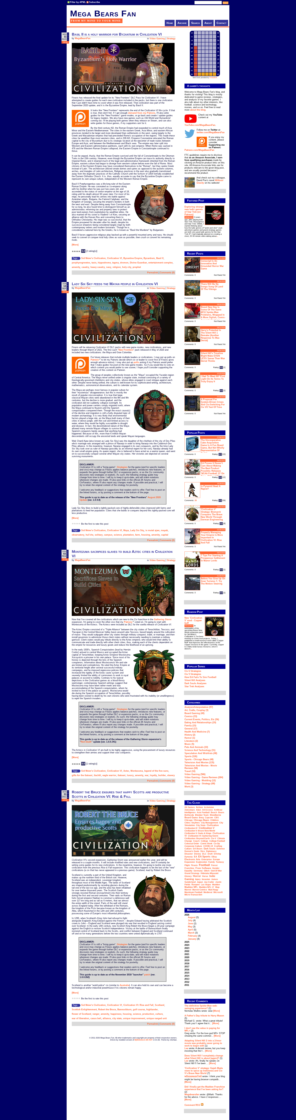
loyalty (153, 775)
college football (217, 841)
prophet (137, 267)
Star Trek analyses (194, 686)
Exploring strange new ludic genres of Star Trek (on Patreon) (194, 210)
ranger (95, 1014)
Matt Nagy (213, 890)
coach (196, 841)
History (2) (189, 735)
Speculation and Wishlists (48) (200, 753)
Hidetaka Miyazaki (209, 873)
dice (202, 851)
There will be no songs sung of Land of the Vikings (212, 286)
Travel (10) (189, 771)
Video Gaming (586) (194, 774)
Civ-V (213, 838)
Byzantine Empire (132, 258)
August (191, 917)
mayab (164, 530)
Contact (221, 23)
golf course (139, 1009)
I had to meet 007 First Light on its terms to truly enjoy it (213, 379)
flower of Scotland (81, 1014)
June (190, 923)
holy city (126, 267)
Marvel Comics (199, 890)
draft (210, 854)
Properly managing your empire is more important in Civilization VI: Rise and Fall (212, 537)
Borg (201, 817)
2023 (186, 948)
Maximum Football (193, 892)
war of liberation (80, 1018)
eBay (214, 857)
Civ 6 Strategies (192, 671)
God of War (216, 871)
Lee (186, 1048)
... (217, 236)
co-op (217, 843)
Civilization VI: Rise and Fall (138, 1005)
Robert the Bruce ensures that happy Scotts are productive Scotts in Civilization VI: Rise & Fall (120, 794)
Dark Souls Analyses (195, 683)
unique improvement (134, 1018)
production (148, 1014)
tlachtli (97, 775)
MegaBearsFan (82, 38)
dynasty (188, 857)
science (118, 535)
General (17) (190, 728)
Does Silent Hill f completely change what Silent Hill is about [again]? (203, 1056)
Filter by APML (78, 2)
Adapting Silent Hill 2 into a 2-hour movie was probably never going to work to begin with (203, 1043)
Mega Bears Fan (103, 13)
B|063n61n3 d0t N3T (144, 1040)
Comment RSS (192, 1105)
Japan (200, 882)
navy (108, 267)
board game (191, 817)
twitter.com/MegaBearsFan (211, 132)
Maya (126, 530)
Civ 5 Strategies (192, 674)
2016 (186, 969)
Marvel (187, 890)
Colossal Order (191, 843)
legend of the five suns (156, 771)
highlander (152, 1009)
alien (198, 810)
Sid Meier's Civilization (93, 258)
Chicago (188, 820)
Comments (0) (167, 272)
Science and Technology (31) (199, 750)
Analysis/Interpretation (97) (198, 707)
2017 (186, 966)
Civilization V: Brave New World (199, 831)
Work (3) (188, 786)
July (190, 920)
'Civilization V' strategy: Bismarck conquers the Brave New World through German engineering (212, 514)
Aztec (126, 771)
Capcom (209, 817)
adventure (189, 810)
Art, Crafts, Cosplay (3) (196, 710)
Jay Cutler (209, 882)
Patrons (128, 622)
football (204, 865)
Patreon (95, 359)
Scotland (159, 1005)
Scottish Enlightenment (84, 1009)
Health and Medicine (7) (197, 731)
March (191, 932)
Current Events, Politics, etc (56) (201, 719)
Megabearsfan (191, 1094)
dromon (124, 262)
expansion (189, 862)
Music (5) (189, 744)
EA (195, 856)
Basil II (160, 258)
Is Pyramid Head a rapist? (210, 487)
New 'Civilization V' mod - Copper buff (193, 620)
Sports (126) (190, 756)
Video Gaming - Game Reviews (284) (203, 777)
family (211, 862)
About (208, 23)
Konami (196, 884)
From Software (203, 868)
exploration (201, 862)
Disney (197, 854)
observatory (78, 535)
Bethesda (189, 815)
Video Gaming (157, 38)
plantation (128, 535)
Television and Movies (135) (199, 762)
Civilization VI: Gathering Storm (203, 836)
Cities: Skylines (192, 823)
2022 (186, 951)
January (192, 939)
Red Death (86, 742)
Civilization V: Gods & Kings (197, 833)
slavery (171, 775)
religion (117, 267)
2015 (186, 972)
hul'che (89, 535)
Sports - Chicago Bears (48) (198, 759)
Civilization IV (191, 828)
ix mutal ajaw (152, 530)
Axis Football (203, 812)
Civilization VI (114, 258)
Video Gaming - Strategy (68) (199, 783)
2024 (186, 945)
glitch (206, 871)
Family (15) (190, 725)
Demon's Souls (191, 851)
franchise (189, 868)
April (190, 929)
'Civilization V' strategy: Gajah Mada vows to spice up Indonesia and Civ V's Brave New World (203, 1071)
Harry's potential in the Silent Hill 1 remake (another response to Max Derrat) (211, 335)
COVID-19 (208, 846)
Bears (221, 812)
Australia (124, 985)
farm (137, 535)
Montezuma (137, 771)
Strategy (171, 38)
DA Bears (197, 849)
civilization (213, 825)
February (192, 936)
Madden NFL (191, 887)
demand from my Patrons (141, 113)
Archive (182, 23)
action (199, 807)
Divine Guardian (138, 262)
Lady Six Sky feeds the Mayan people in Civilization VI (115, 284)
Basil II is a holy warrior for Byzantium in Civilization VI (117, 34)
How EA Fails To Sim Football (200, 677)
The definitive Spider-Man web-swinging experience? (200, 1007)
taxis (93, 262)
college (204, 841)
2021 (186, 954)
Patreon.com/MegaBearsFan (199, 150)
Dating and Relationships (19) (200, 722)
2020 (186, 957)
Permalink (152, 272)
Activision (209, 807)
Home (169, 23)
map (217, 887)
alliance (107, 1018)
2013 (186, 979)
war (147, 775)
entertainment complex (160, 262)
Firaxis (194, 865)
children (214, 820)
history (188, 876)
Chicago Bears (201, 820)
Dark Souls (209, 848)
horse (205, 876)
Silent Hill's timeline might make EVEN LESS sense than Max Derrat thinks (213, 357)
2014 (186, 976)
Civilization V (206, 827)
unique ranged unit (156, 1018)
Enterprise (206, 859)
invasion (206, 879)
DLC (204, 854)
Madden (216, 884)
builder (162, 775)
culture (159, 1014)
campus (108, 535)
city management (209, 823)
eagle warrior (109, 775)
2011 (186, 985)
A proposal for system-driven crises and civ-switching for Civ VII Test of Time (213, 403)
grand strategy (191, 873)
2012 (186, 982)
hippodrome (104, 262)
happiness (115, 1014)
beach (214, 812)
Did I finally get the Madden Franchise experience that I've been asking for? (204, 1088)
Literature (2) (191, 741)
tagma (115, 262)
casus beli (95, 1018)
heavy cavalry (97, 267)
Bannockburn (124, 1009)
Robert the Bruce (107, 1009)
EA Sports (204, 856)
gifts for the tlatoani (82, 775)
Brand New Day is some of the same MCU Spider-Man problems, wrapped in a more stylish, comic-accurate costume (213, 313)
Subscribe (94, 2)
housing (145, 535)
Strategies (122, 467)
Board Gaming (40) (194, 713)
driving (217, 854)
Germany (198, 871)
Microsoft (218, 892)
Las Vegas (206, 884)
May (190, 926)
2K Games (189, 807)
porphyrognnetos (81, 262)
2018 (186, 963)
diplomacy (211, 851)
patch (147, 974)
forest (214, 865)
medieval (208, 892)
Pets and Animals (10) (196, 747)
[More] (75, 244)
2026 (192, 927)
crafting (218, 846)
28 (196, 500)
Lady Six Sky (137, 530)
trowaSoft (213, 77)
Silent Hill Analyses (194, 680)
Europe (216, 859)
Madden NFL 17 (206, 887)
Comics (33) (190, 716)
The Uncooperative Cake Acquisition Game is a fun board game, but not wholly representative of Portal (212, 446)
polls (136, 362)
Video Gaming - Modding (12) (200, 780)
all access (207, 810)
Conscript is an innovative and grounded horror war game (212, 265)
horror (197, 876)
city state (117, 1018)
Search (195, 23)
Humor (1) (189, 738)
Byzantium (149, 258)
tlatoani (122, 775)
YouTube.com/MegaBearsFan (199, 125)
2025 (186, 942)
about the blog (198, 110)
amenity (76, 267)
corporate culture (193, 846)
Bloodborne (215, 815)
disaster (188, 854)
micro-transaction (193, 895)
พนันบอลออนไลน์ (193, 1076)
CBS (216, 817)
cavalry (85, 267)
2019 (186, 960)
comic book (206, 843)
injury (198, 879)
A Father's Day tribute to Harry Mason (204, 1015)
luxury (130, 775)
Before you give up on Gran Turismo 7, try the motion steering (213, 581)
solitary (99, 535)
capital (164, 535)
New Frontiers (126, 350)
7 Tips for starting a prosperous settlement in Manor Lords (213, 558)
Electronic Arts (192, 859)
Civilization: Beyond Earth (197, 838)
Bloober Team (202, 815)
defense (221, 849)
